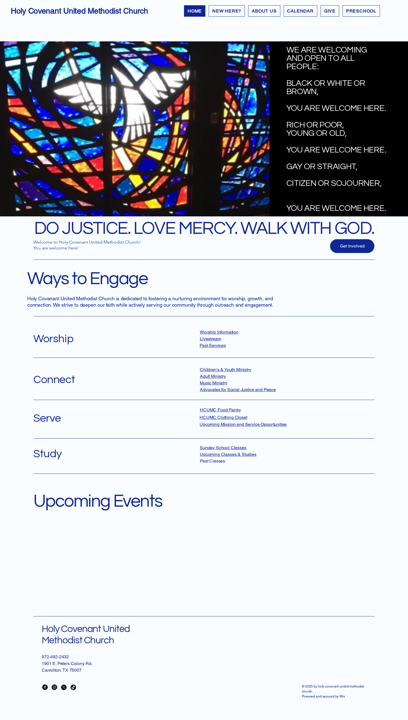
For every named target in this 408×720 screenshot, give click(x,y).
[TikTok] (73, 687)
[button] (264, 11)
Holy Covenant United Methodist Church (79, 10)
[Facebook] (45, 687)
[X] (64, 687)
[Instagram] (54, 687)
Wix (342, 696)
